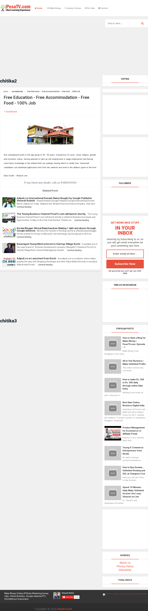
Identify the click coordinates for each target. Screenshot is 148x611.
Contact (104, 8)
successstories (11, 111)
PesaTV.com (65, 609)
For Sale (91, 8)
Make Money (55, 8)
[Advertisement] (74, 52)
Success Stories (73, 8)
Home (39, 8)
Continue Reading (24, 207)
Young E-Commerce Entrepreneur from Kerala (133, 450)
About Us (125, 562)
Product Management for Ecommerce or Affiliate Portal (134, 430)
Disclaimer (125, 570)
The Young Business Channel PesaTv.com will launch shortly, (51, 213)
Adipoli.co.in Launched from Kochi (36, 258)
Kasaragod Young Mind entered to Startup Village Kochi (48, 243)
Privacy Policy (125, 566)
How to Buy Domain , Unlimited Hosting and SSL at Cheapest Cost (134, 470)
